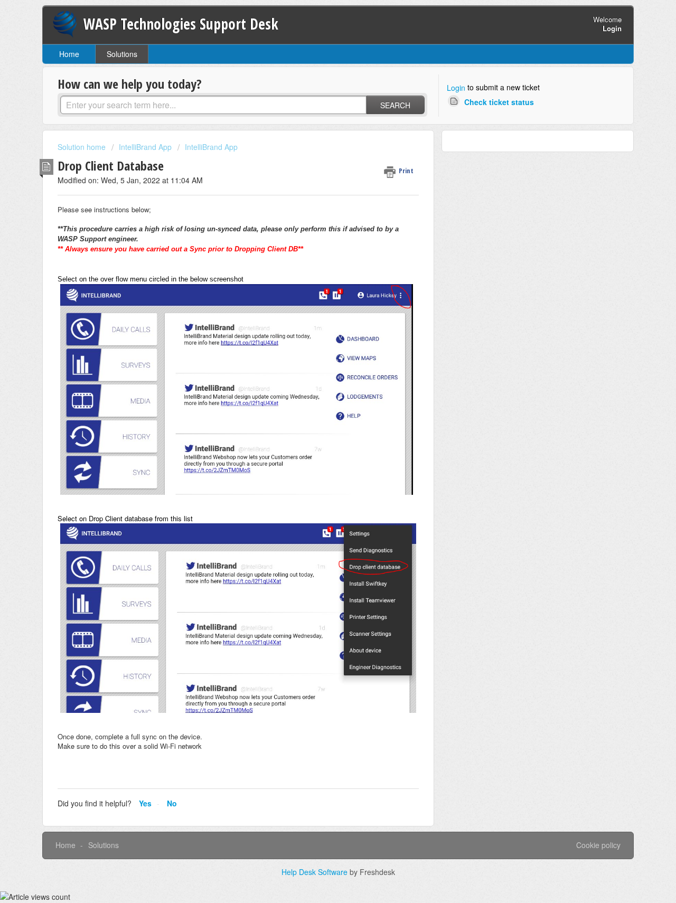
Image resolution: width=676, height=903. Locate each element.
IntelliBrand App (145, 147)
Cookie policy (598, 845)
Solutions (122, 54)
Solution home (83, 147)
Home (69, 54)
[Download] (318, 319)
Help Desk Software (315, 872)
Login (456, 87)
